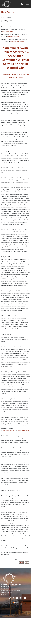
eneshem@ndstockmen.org (17, 41)
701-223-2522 (4, 594)
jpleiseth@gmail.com (7, 31)
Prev (21, 562)
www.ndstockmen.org (23, 430)
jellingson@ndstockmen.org (14, 36)
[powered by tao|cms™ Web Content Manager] (15, 602)
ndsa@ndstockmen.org (6, 592)
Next (27, 562)
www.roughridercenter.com (9, 430)
